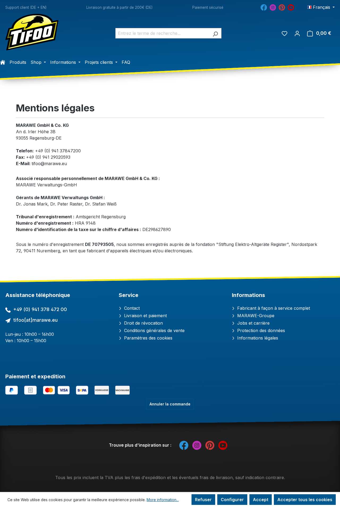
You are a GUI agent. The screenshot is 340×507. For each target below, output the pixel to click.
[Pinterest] (282, 7)
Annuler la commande (170, 404)
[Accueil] (2, 62)
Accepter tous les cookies (304, 499)
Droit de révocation (143, 323)
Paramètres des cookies (147, 338)
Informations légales (257, 338)
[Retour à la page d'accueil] (31, 32)
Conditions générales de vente (154, 330)
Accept (260, 499)
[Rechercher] (215, 33)
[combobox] (162, 33)
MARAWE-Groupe (255, 315)
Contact (131, 308)
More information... (163, 499)
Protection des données (260, 330)
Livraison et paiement (145, 315)
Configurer (232, 499)
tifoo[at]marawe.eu (35, 320)
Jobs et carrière (253, 323)
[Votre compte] (297, 33)
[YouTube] (291, 7)
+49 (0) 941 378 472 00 (40, 309)
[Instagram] (273, 7)
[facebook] (264, 7)
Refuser (203, 499)
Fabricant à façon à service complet (273, 308)
